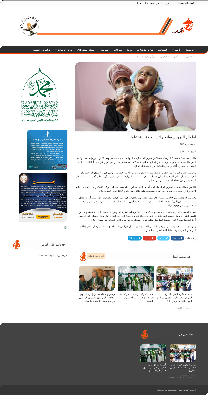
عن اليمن (154, 3)
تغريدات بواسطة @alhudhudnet (53, 255)
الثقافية (105, 49)
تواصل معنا (142, 3)
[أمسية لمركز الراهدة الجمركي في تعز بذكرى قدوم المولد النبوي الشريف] (136, 278)
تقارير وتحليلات (145, 49)
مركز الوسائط (65, 49)
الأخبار (178, 49)
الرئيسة (190, 49)
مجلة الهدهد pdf (85, 49)
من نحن (165, 3)
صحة (129, 49)
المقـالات (163, 49)
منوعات (118, 49)
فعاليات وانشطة (42, 49)
